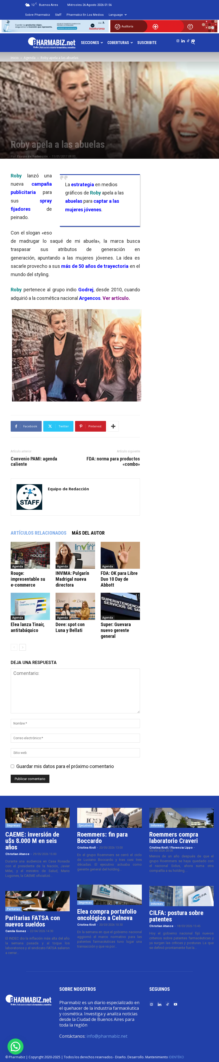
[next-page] (22, 647)
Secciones (90, 43)
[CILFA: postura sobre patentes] (181, 896)
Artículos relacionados (39, 533)
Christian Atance (17, 854)
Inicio (15, 57)
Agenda (30, 57)
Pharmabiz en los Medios (85, 15)
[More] (113, 426)
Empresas (13, 825)
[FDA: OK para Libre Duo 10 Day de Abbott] (120, 555)
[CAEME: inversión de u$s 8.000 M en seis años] (37, 818)
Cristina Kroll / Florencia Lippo (171, 847)
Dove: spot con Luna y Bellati (70, 627)
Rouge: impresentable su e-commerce (28, 579)
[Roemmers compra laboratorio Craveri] (181, 818)
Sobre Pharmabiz (37, 15)
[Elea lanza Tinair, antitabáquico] (30, 606)
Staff (58, 15)
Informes (157, 825)
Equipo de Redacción (32, 156)
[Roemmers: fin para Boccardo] (109, 818)
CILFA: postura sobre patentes (176, 916)
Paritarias (13, 909)
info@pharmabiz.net (107, 1036)
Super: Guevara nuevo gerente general (116, 630)
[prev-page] (14, 647)
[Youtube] (193, 39)
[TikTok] (188, 39)
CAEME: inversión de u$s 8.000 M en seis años (32, 841)
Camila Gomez (15, 931)
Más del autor (88, 533)
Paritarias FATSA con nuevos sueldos (32, 921)
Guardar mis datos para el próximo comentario (65, 766)
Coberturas (118, 43)
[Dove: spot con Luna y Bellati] (75, 606)
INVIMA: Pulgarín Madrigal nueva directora (72, 579)
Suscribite (147, 43)
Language (116, 15)
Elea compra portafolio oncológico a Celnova (106, 915)
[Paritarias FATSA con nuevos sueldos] (37, 901)
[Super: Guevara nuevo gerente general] (120, 606)
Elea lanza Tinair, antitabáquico (28, 627)
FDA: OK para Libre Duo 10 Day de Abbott (119, 579)
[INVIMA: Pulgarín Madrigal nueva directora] (75, 555)
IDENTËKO (176, 1057)
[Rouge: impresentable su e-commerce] (30, 555)
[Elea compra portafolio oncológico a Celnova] (109, 895)
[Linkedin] (183, 39)
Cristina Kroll (86, 847)
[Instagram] (178, 39)
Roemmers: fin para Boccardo (102, 838)
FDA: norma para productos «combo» (113, 461)
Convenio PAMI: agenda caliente (34, 461)
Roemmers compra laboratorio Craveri (173, 838)
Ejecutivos (85, 825)
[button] (15, 1047)
